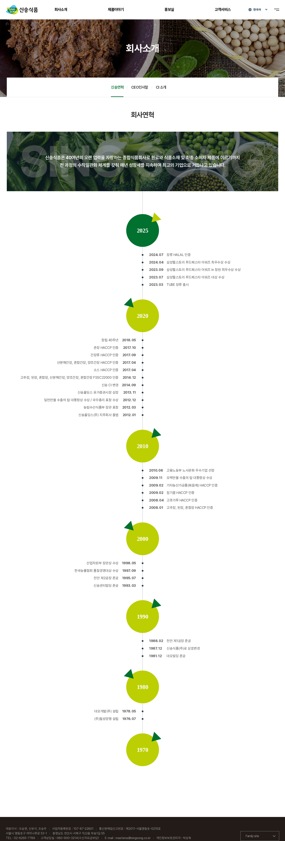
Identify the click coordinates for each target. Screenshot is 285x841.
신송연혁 (117, 87)
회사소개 (60, 9)
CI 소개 (161, 87)
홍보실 (169, 9)
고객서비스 (223, 9)
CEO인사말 (139, 87)
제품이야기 (116, 9)
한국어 (257, 9)
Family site (252, 836)
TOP (275, 831)
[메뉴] (276, 10)
